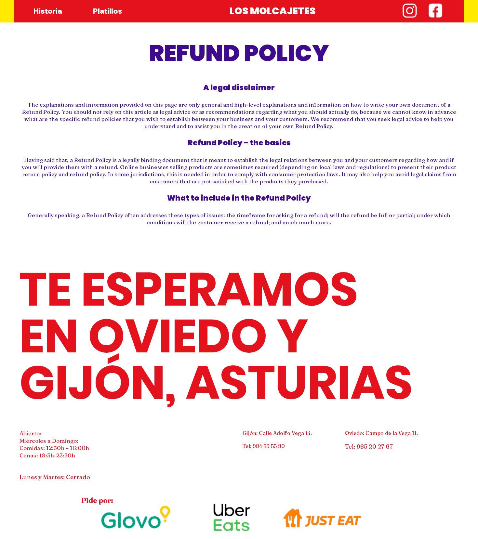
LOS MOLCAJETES (273, 11)
